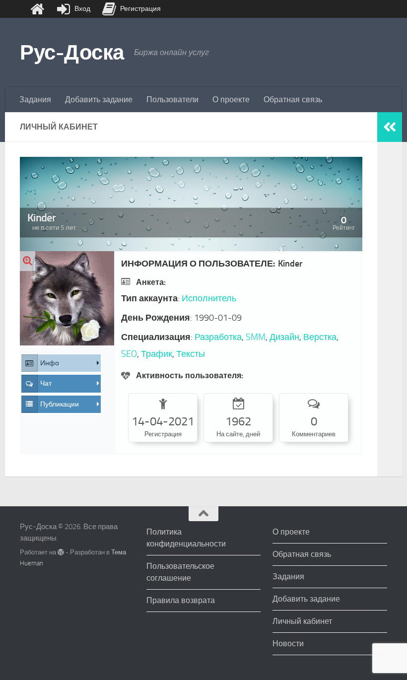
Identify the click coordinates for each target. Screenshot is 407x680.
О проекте (231, 99)
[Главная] (37, 9)
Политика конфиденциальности (186, 537)
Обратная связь (293, 99)
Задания (35, 99)
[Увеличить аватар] (27, 261)
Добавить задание (99, 99)
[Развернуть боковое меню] (389, 127)
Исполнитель (209, 298)
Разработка (218, 337)
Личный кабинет (302, 621)
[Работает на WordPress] (61, 552)
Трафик (156, 353)
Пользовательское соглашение (180, 572)
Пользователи (172, 99)
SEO (129, 353)
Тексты (190, 353)
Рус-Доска (72, 52)
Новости (288, 643)
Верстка (320, 337)
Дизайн (284, 337)
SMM (256, 337)
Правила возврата (180, 600)
